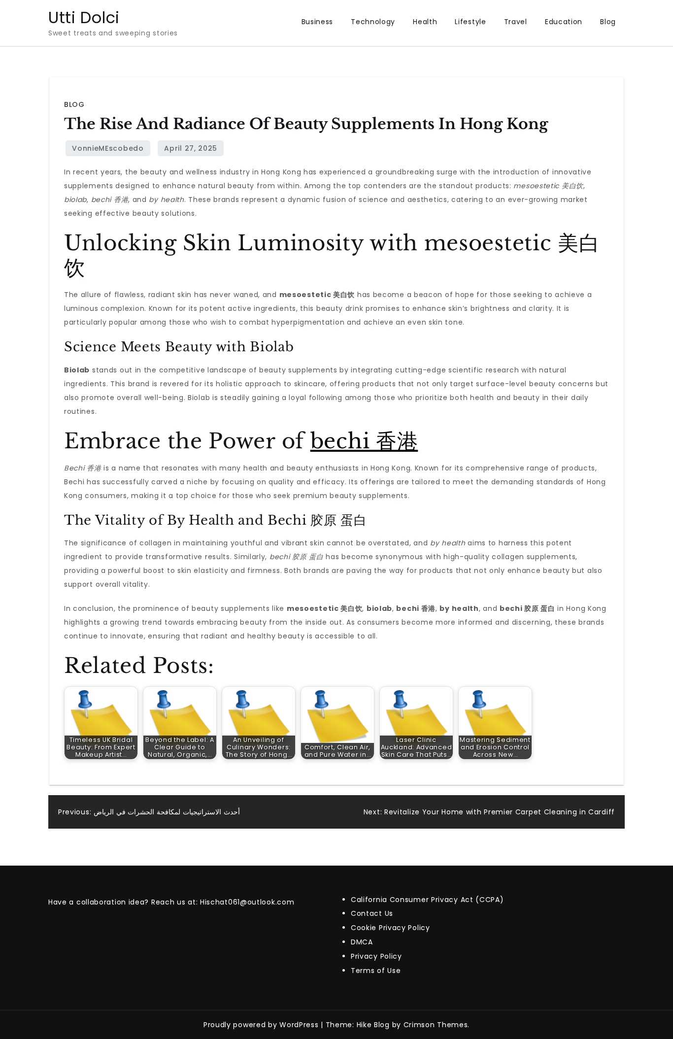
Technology (373, 22)
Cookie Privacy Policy (390, 928)
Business (318, 22)
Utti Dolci (84, 17)
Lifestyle (470, 22)
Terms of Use (376, 970)
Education (563, 22)
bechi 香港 (364, 441)
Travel (515, 22)
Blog (608, 22)
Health (425, 22)
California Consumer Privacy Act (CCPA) (427, 900)
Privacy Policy (376, 956)
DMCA (362, 942)
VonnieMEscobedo (108, 148)
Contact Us (372, 913)
